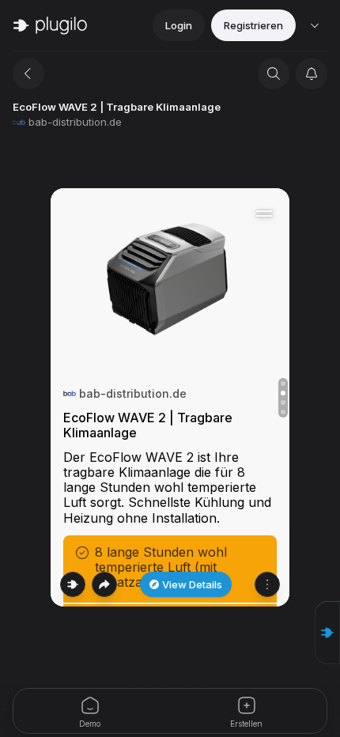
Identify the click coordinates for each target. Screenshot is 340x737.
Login (178, 25)
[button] (327, 632)
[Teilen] (104, 584)
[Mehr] (267, 584)
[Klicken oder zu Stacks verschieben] (72, 584)
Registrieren (253, 25)
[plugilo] (50, 25)
